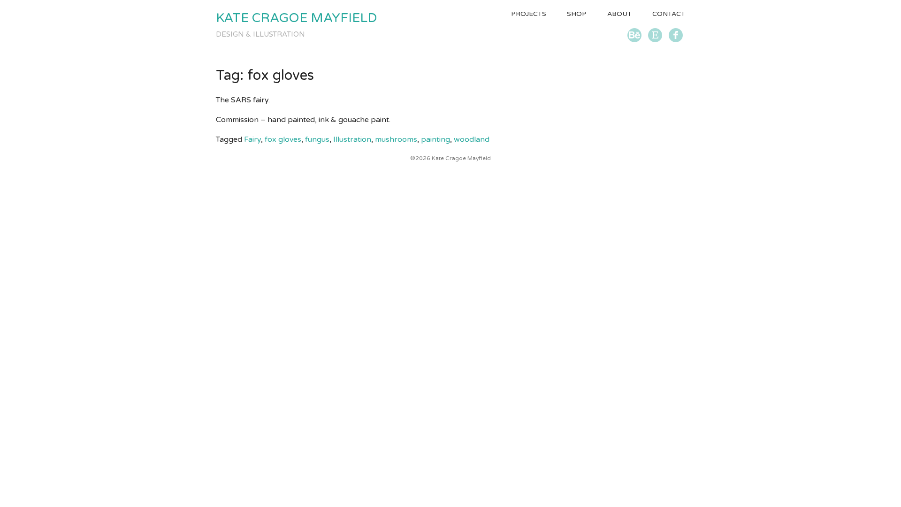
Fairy (252, 139)
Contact (668, 14)
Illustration (352, 139)
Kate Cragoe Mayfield (296, 18)
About (619, 14)
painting (435, 139)
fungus (317, 139)
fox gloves (283, 139)
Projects (528, 14)
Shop (577, 14)
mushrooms (396, 139)
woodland (471, 139)
